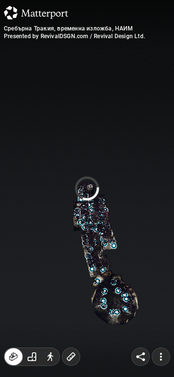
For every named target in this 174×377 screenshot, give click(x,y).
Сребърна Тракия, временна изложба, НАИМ (68, 28)
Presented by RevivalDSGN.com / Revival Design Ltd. (74, 36)
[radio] (13, 356)
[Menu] (161, 357)
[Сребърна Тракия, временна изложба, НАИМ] (87, 188)
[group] (32, 357)
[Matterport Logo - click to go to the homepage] (36, 12)
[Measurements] (71, 357)
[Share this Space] (140, 357)
